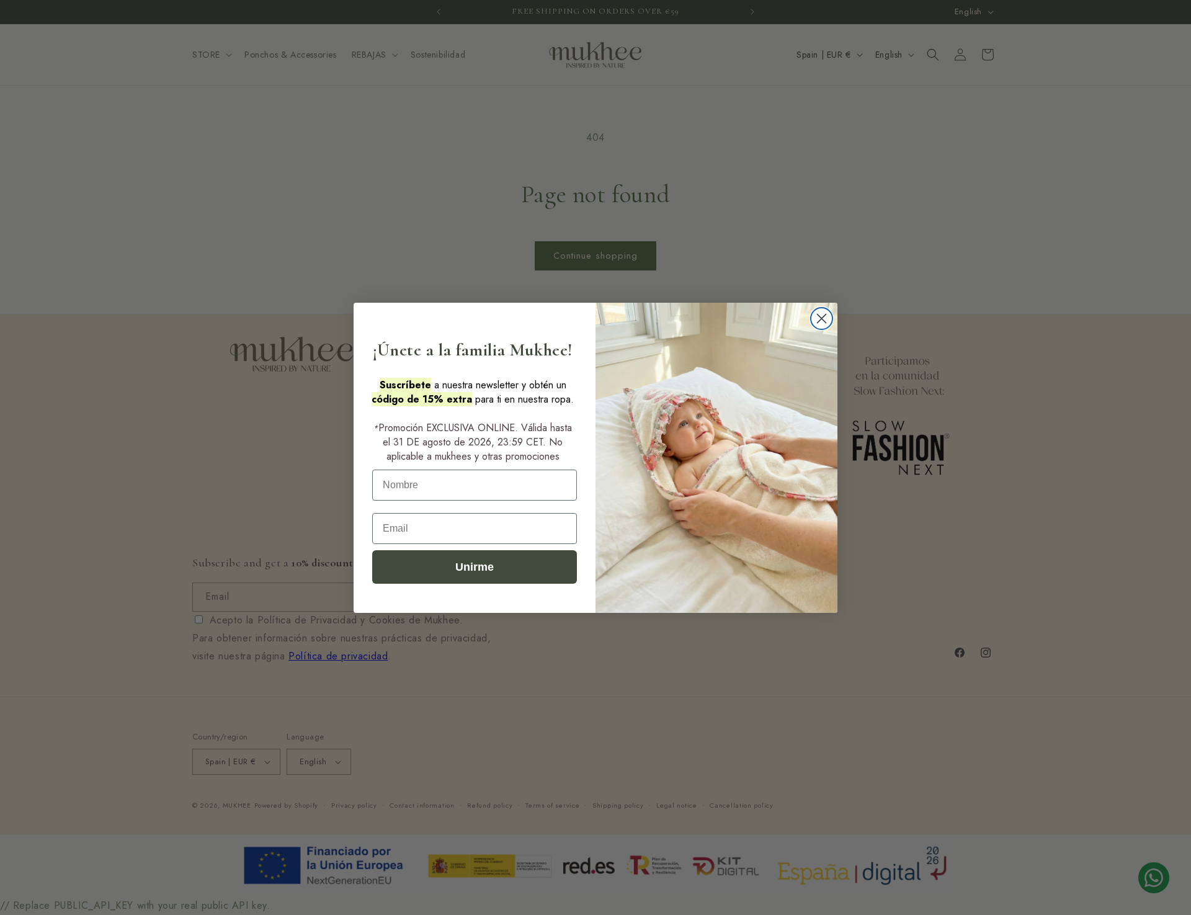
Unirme (474, 567)
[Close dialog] (821, 318)
